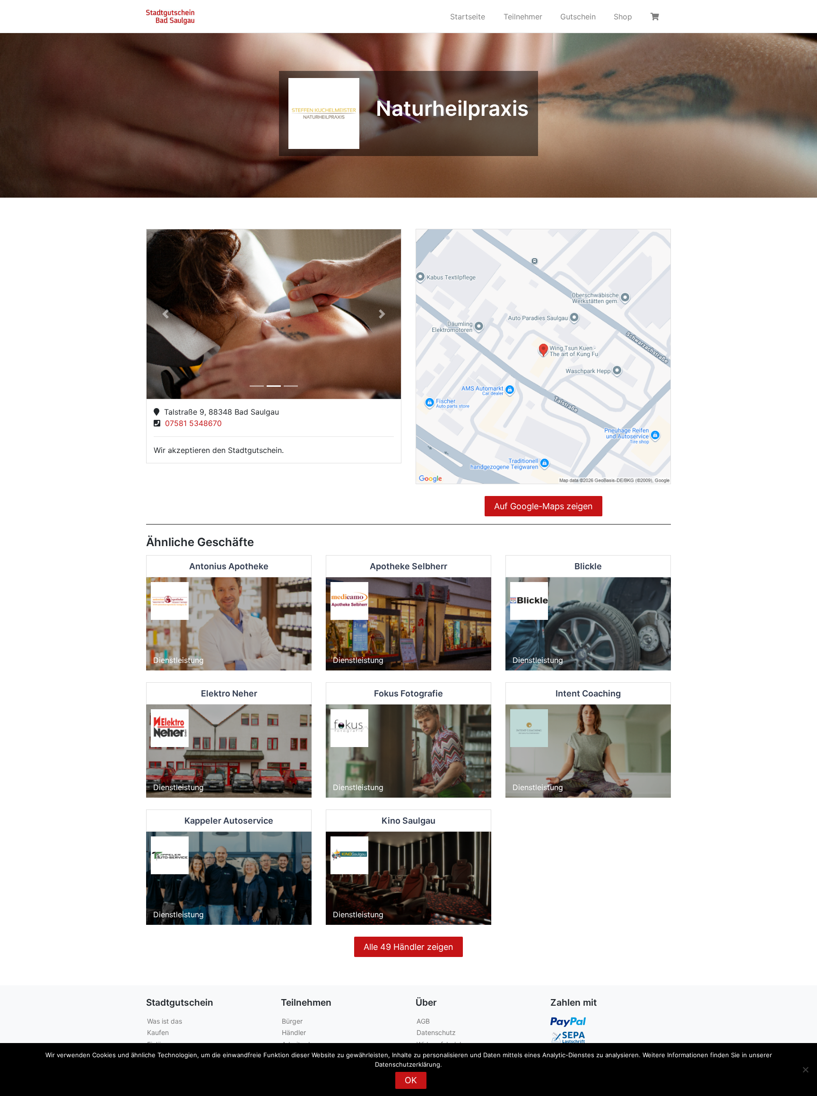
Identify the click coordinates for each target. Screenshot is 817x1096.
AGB (423, 1021)
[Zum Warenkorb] (656, 16)
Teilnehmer (523, 16)
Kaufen (158, 1032)
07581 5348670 (191, 423)
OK (411, 1080)
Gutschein (578, 16)
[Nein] (805, 1069)
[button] (166, 314)
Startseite (467, 16)
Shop (623, 16)
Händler (294, 1032)
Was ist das (164, 1021)
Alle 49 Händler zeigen (408, 947)
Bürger (292, 1021)
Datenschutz (436, 1032)
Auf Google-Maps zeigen (543, 506)
